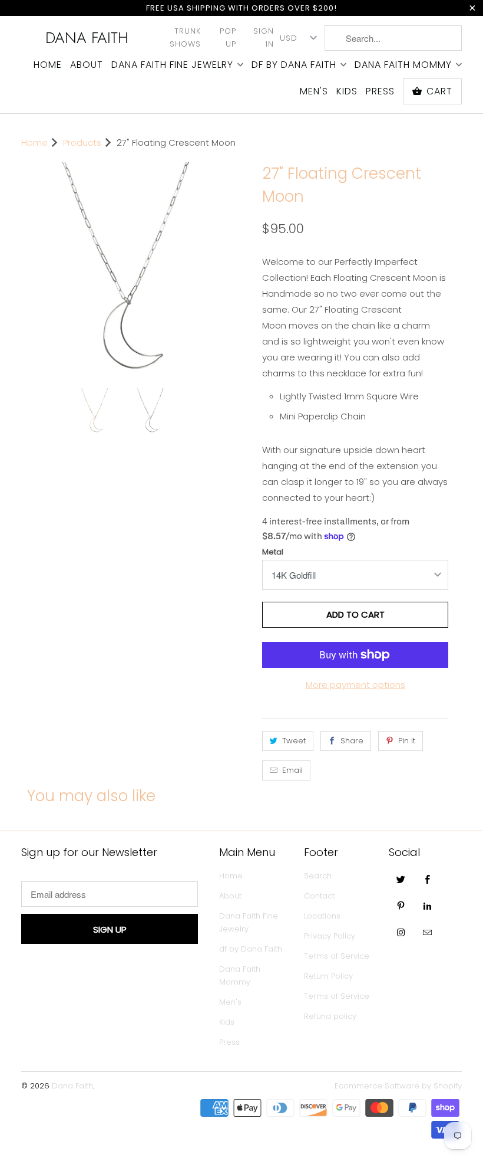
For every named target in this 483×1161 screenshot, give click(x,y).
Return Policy (328, 976)
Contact (319, 895)
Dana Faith (86, 38)
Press (380, 91)
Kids (347, 91)
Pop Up (228, 37)
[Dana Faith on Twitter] (401, 879)
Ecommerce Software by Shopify (398, 1085)
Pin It (406, 740)
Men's (314, 91)
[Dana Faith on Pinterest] (401, 905)
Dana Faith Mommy (403, 64)
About (86, 64)
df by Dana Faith (294, 64)
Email (292, 770)
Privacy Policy (329, 936)
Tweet (294, 740)
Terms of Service (336, 956)
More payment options (355, 684)
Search (318, 875)
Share (351, 740)
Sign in (263, 37)
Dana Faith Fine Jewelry (172, 64)
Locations (322, 915)
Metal (272, 551)
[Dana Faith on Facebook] (427, 879)
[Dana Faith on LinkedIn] (427, 905)
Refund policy (330, 1016)
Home (48, 64)
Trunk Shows (185, 37)
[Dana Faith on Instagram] (401, 932)
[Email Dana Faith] (427, 932)
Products (82, 142)
